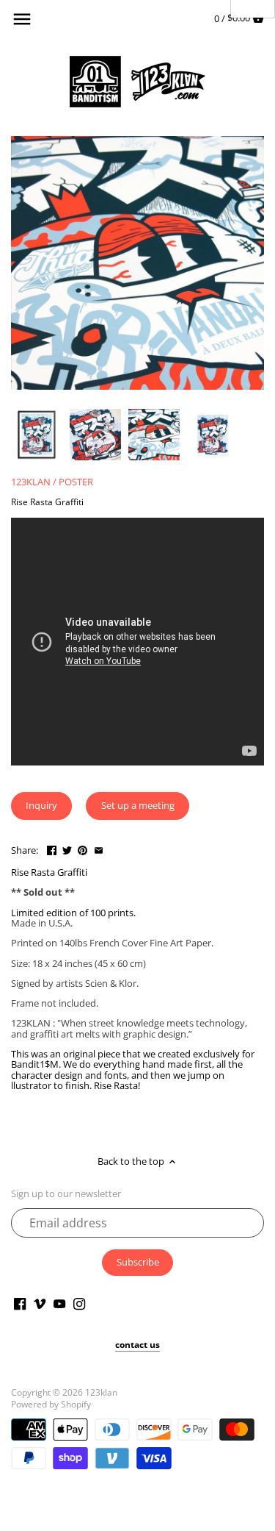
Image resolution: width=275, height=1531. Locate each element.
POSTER (76, 481)
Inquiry (41, 805)
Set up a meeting (138, 805)
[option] (36, 434)
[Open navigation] (22, 19)
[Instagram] (79, 1303)
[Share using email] (98, 848)
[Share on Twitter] (67, 848)
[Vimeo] (39, 1303)
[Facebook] (20, 1303)
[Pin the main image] (82, 848)
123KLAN (31, 481)
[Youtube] (59, 1303)
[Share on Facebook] (51, 848)
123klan (101, 1392)
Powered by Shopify (51, 1404)
